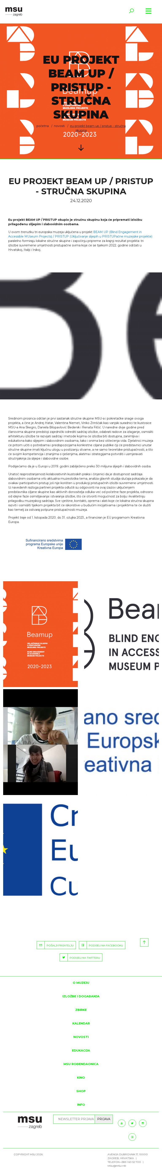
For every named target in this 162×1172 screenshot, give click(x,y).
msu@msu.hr (117, 1165)
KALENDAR (81, 1023)
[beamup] (40, 634)
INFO (81, 1105)
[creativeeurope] (40, 850)
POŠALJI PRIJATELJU (59, 945)
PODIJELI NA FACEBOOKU (105, 945)
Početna (42, 126)
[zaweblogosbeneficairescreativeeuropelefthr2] (121, 742)
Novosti (59, 126)
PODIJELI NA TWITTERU (84, 957)
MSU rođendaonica (81, 1064)
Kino (81, 1078)
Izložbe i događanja (81, 996)
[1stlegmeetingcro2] (40, 742)
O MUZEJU (81, 983)
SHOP (81, 1091)
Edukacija (81, 1050)
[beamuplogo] (121, 634)
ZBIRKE (81, 1010)
